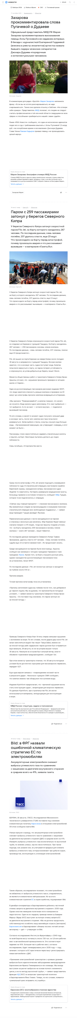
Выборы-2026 (17, 7)
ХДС (19, 974)
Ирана (21, 555)
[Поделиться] (61, 192)
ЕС (32, 900)
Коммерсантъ (28, 13)
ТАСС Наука (26, 738)
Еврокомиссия (15, 926)
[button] (38, 77)
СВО (41, 7)
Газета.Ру (25, 207)
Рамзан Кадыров (27, 131)
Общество (38, 13)
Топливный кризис (53, 7)
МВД (57, 495)
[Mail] (6, 2)
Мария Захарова (47, 101)
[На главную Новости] (12, 2)
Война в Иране (31, 7)
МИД (37, 110)
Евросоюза (36, 824)
